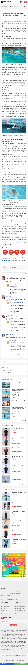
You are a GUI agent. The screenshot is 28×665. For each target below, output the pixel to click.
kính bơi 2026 (14, 634)
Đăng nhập (13, 625)
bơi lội (19, 267)
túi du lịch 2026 (20, 633)
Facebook (12, 660)
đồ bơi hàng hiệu (10, 641)
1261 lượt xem (15, 392)
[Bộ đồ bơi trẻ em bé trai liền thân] (6, 496)
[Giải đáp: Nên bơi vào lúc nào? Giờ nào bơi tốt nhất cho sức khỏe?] (6, 403)
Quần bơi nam (6, 606)
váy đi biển (9, 645)
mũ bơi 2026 (19, 634)
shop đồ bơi (12, 639)
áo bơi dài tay (6, 638)
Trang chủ (4, 6)
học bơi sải (14, 267)
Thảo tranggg (9, 277)
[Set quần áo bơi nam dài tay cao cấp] (6, 441)
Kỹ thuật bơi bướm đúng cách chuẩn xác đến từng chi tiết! (18, 395)
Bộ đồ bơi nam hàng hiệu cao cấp (19, 539)
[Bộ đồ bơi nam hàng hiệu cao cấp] (6, 543)
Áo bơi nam (5, 610)
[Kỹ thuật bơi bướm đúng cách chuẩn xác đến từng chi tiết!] (6, 397)
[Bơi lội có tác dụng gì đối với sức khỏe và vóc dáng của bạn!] (6, 385)
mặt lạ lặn (11, 642)
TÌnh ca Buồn (9, 315)
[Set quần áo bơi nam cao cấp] (6, 432)
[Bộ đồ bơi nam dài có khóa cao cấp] (6, 515)
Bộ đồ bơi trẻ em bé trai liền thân (19, 492)
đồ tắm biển (7, 639)
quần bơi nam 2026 (11, 630)
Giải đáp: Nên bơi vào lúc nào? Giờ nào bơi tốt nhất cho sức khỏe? (18, 402)
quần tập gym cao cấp (17, 648)
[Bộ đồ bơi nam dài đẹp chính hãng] (6, 506)
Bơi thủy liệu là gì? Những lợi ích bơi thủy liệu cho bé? (19, 390)
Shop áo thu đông (20, 660)
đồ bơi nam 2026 (16, 629)
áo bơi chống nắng (13, 638)
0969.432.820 (5, 262)
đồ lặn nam (16, 642)
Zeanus (6, 660)
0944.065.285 (10, 596)
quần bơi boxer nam (16, 635)
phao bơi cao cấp (9, 648)
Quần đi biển (5, 608)
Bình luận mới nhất (21, 273)
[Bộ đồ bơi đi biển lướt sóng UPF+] (6, 534)
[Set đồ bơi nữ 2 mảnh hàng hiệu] (6, 479)
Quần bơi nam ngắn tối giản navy (19, 520)
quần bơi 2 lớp (9, 635)
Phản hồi (11, 283)
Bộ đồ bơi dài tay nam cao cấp (18, 447)
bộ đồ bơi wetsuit (21, 642)
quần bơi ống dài (20, 638)
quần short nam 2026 (12, 633)
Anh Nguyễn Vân (10, 334)
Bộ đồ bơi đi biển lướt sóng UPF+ (19, 530)
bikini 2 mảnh (19, 645)
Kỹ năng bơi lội (22, 6)
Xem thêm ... (8, 649)
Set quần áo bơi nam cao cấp (18, 428)
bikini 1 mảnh (13, 645)
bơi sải (8, 267)
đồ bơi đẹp (24, 639)
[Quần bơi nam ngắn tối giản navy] (6, 524)
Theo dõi (5, 625)
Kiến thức (12, 6)
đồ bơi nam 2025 (23, 629)
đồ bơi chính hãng (17, 641)
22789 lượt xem (16, 404)
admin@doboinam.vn (7, 260)
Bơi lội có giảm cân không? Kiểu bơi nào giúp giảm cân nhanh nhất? (19, 408)
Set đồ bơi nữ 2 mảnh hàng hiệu (18, 475)
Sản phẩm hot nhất (21, 608)
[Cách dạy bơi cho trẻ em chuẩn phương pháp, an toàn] (6, 416)
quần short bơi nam (14, 637)
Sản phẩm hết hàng (21, 612)
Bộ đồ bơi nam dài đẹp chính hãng (19, 502)
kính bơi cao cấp (14, 646)
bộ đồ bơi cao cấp (20, 646)
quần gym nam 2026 (10, 631)
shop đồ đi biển (18, 639)
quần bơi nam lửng (6, 637)
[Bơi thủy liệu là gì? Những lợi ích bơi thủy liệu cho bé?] (6, 391)
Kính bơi (4, 612)
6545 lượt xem (15, 397)
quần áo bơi (21, 637)
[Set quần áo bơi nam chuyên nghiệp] (6, 460)
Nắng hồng (8, 296)
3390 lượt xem (15, 385)
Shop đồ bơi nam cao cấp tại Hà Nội (11, 655)
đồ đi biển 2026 (4, 630)
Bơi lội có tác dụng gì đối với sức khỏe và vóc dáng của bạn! (19, 383)
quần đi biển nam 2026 (19, 630)
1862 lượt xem (15, 416)
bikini (5, 645)
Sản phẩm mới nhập (21, 606)
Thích (7, 283)
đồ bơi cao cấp (4, 641)
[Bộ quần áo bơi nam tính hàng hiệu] (6, 469)
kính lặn (7, 642)
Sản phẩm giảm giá (21, 610)
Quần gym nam (6, 613)
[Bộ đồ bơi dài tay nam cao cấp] (6, 451)
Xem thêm (24, 420)
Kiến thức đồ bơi (8, 370)
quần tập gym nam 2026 (19, 631)
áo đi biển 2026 (8, 634)
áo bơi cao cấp (7, 646)
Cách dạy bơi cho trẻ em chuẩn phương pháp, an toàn (18, 414)
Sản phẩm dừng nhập (21, 613)
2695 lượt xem (15, 411)
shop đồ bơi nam (9, 629)
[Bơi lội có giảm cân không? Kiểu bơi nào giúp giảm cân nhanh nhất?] (6, 410)
